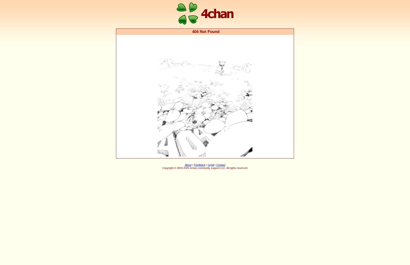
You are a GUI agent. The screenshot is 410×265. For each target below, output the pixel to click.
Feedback (199, 164)
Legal (211, 164)
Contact (220, 164)
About (188, 164)
